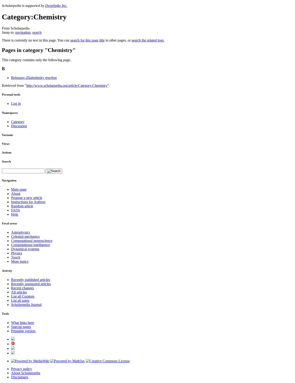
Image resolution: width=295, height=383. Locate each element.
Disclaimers (19, 377)
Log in (16, 104)
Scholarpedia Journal (26, 305)
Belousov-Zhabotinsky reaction (34, 78)
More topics (19, 261)
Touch (15, 257)
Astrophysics (20, 232)
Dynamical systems (25, 249)
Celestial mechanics (25, 236)
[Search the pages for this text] (53, 171)
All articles (19, 292)
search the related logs (148, 40)
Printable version (23, 331)
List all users (20, 300)
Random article (22, 206)
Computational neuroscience (31, 241)
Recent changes (22, 288)
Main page (19, 189)
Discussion (19, 126)
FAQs (15, 210)
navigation (22, 32)
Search (6, 161)
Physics (16, 253)
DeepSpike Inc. (56, 6)
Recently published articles (30, 280)
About (15, 194)
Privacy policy (21, 369)
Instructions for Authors (28, 202)
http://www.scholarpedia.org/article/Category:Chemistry (66, 85)
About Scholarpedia (25, 373)
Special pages (21, 327)
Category (17, 122)
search (36, 32)
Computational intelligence (30, 245)
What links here (22, 323)
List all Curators (22, 296)
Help (14, 214)
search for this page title (87, 40)
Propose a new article (26, 198)
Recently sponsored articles (31, 284)
